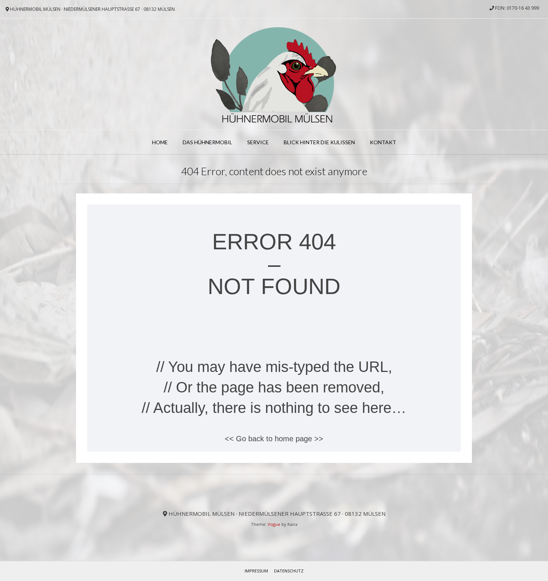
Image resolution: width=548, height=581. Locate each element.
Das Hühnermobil (207, 142)
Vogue (274, 524)
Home (160, 142)
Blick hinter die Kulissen (319, 142)
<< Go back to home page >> (274, 439)
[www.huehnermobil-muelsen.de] (274, 74)
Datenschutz (288, 571)
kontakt (383, 142)
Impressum (256, 571)
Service (258, 142)
